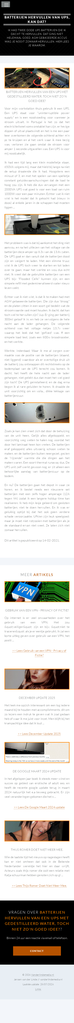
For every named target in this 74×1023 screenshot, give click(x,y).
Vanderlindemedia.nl (42, 974)
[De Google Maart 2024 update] (37, 752)
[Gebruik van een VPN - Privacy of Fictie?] (37, 591)
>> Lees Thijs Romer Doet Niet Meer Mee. (39, 885)
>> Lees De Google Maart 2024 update (39, 807)
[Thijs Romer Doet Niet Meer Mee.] (37, 831)
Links (38, 989)
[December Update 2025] (37, 679)
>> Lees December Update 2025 (39, 734)
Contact (37, 950)
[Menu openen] (6, 5)
